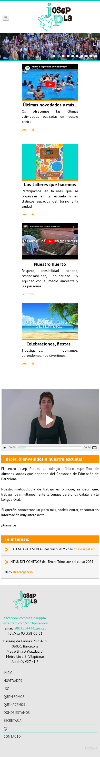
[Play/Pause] (5, 447)
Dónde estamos (17, 712)
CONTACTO (12, 736)
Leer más (28, 129)
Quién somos (14, 697)
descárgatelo (85, 549)
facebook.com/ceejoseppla (25, 618)
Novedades (13, 681)
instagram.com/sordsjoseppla (25, 623)
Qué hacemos (14, 705)
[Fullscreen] (95, 447)
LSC (6, 689)
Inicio (8, 673)
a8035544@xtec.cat (30, 628)
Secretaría (13, 720)
